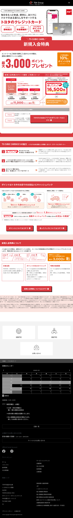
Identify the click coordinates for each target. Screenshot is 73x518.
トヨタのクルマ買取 (7, 487)
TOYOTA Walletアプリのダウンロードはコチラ (49, 119)
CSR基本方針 (17, 511)
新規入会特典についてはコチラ (35, 289)
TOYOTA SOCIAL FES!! (8, 493)
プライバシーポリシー (7, 511)
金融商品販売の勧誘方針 (43, 502)
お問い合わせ (36, 440)
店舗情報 (38, 463)
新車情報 (4, 467)
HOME (4, 361)
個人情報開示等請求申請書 (43, 494)
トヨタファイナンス (42, 489)
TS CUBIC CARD (6, 501)
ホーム (4, 462)
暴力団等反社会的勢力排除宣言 (45, 497)
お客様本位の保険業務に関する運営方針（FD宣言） (51, 505)
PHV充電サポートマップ (9, 498)
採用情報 (38, 469)
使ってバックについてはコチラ (51, 228)
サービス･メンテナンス (43, 460)
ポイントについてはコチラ (19, 228)
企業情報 (38, 472)
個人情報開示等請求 (42, 491)
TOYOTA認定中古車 (7, 485)
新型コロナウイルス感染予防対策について (48, 500)
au (3, 504)
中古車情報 (5, 470)
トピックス (5, 465)
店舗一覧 (36, 426)
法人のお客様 (40, 466)
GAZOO (4, 490)
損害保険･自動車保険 (42, 483)
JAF (37, 486)
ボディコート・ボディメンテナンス (12, 496)
